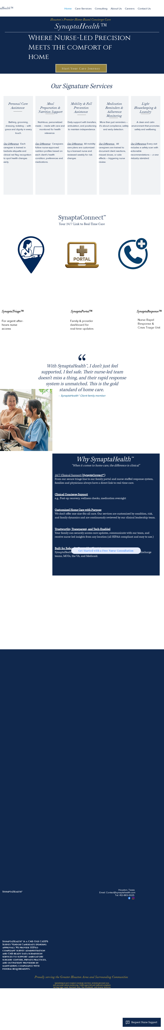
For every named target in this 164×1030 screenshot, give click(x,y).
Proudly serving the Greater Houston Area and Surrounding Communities (81, 977)
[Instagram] (133, 898)
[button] (129, 8)
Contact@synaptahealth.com (120, 892)
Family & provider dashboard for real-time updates (82, 324)
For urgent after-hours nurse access (12, 324)
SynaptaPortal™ (82, 311)
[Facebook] (129, 898)
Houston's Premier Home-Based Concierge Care (80, 20)
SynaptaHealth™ (12, 891)
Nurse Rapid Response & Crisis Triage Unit (149, 323)
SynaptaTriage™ (13, 311)
